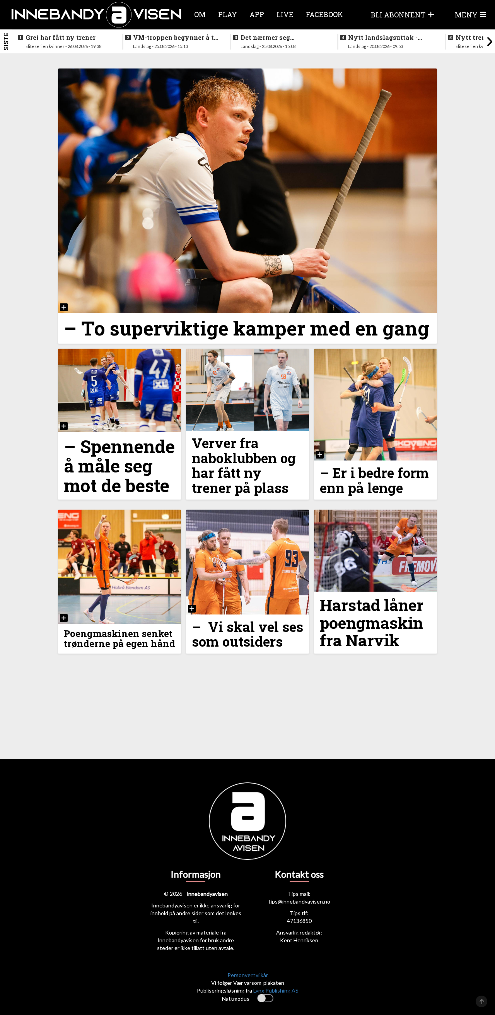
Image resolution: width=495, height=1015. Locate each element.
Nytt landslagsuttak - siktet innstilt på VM (383, 37)
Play (227, 14)
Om (200, 14)
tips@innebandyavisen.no (299, 901)
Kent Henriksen (299, 940)
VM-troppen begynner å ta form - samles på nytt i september (175, 37)
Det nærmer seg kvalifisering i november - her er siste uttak (282, 37)
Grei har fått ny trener (61, 37)
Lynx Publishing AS (276, 990)
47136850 (299, 920)
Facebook (324, 14)
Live (285, 14)
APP (256, 14)
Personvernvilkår (247, 975)
